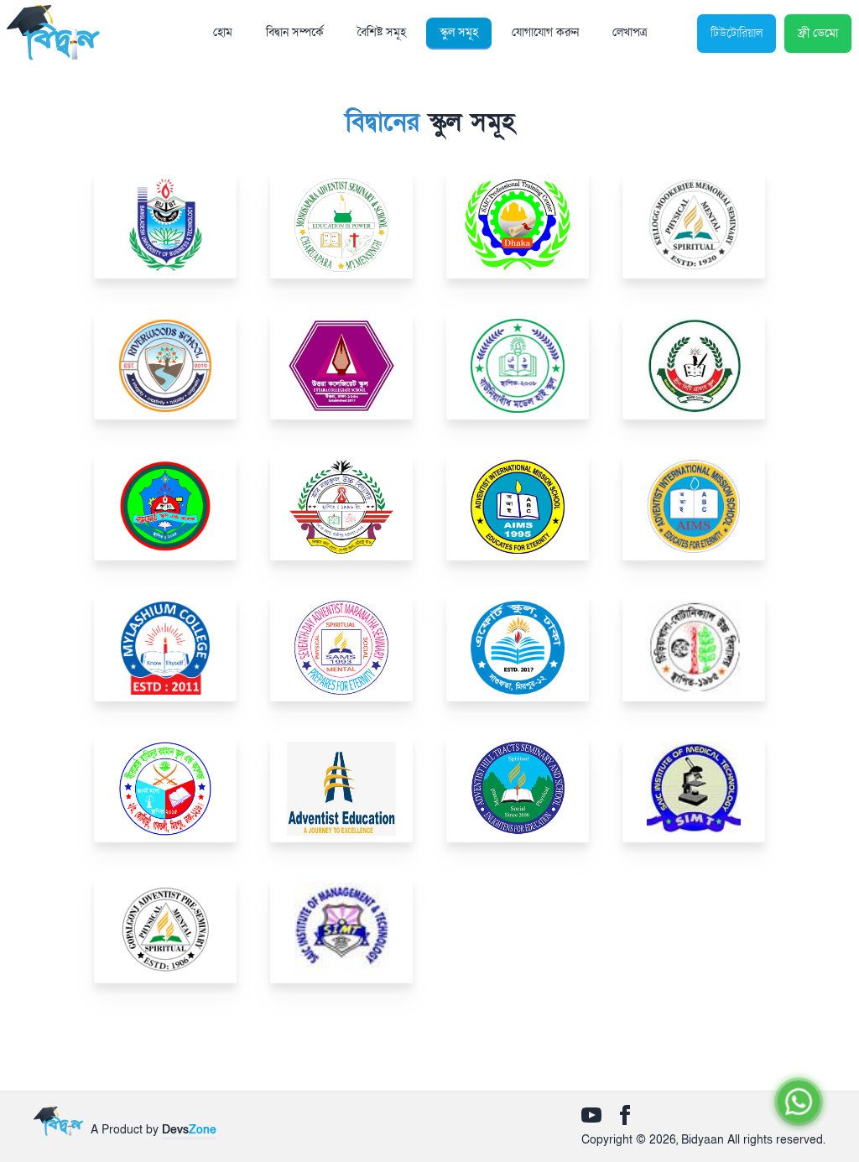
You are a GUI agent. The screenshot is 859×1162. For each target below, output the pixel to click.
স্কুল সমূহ (459, 32)
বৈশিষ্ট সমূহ (381, 32)
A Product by (153, 1130)
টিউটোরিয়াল (737, 33)
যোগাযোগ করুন (545, 32)
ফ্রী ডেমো (818, 33)
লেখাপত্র (629, 32)
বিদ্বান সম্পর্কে (295, 32)
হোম (222, 32)
